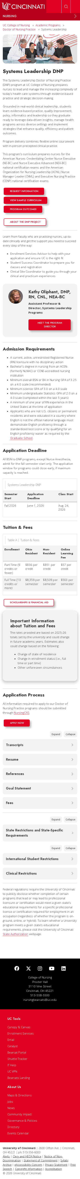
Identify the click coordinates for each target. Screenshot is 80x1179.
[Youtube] (52, 968)
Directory (13, 1127)
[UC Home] (23, 6)
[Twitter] (28, 968)
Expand (56, 734)
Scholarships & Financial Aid (29, 602)
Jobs (10, 1101)
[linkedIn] (63, 968)
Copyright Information (28, 1169)
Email (10, 1040)
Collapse (70, 734)
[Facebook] (16, 968)
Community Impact (19, 1114)
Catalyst (12, 1046)
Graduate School (21, 438)
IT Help (11, 1065)
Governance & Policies (22, 1120)
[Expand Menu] (75, 16)
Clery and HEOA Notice (27, 1156)
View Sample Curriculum (26, 200)
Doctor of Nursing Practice (19, 29)
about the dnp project (25, 222)
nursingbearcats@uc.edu (40, 1000)
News (11, 1108)
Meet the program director (50, 324)
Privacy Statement (56, 1165)
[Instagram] (40, 968)
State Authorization (15, 934)
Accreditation (53, 1169)
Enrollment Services (20, 1033)
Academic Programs (48, 25)
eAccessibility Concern (28, 1165)
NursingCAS (21, 712)
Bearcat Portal (16, 1052)
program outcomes (23, 209)
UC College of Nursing (16, 25)
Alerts (6, 1156)
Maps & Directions (19, 1095)
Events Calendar (18, 1133)
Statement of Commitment (40, 1160)
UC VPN (12, 1071)
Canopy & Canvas (19, 1027)
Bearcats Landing (18, 1078)
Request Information (24, 191)
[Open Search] (66, 6)
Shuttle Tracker (17, 1059)
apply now (17, 723)
